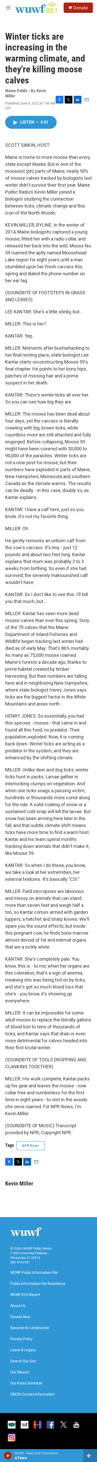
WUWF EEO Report (25, 1295)
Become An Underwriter (30, 1328)
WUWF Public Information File (34, 1273)
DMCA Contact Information (32, 1394)
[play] (8, 1455)
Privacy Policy (21, 1339)
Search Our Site (23, 1361)
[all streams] (90, 1455)
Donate (80, 7)
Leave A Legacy (23, 1350)
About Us (17, 1306)
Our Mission (19, 1372)
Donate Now (20, 1317)
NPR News (30, 1145)
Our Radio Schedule (26, 1383)
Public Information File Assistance (37, 1284)
